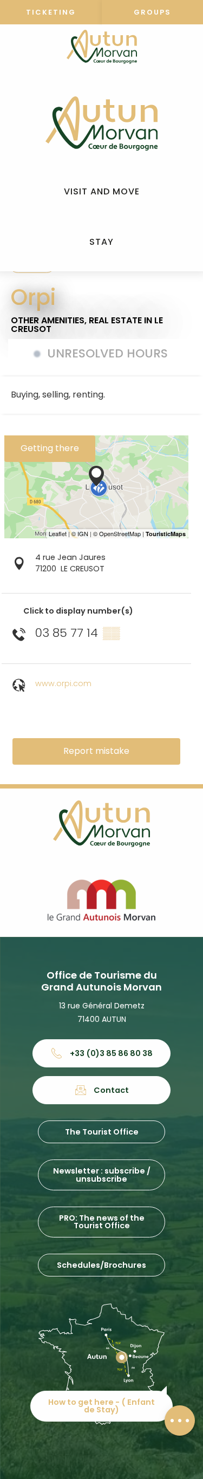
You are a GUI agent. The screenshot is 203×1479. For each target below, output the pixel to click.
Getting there (50, 448)
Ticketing (51, 12)
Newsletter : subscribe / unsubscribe (101, 1174)
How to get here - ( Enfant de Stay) (101, 1406)
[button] (102, 192)
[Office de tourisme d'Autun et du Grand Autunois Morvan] (101, 123)
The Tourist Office (102, 1131)
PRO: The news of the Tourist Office (102, 1222)
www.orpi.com (63, 683)
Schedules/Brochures (101, 1265)
